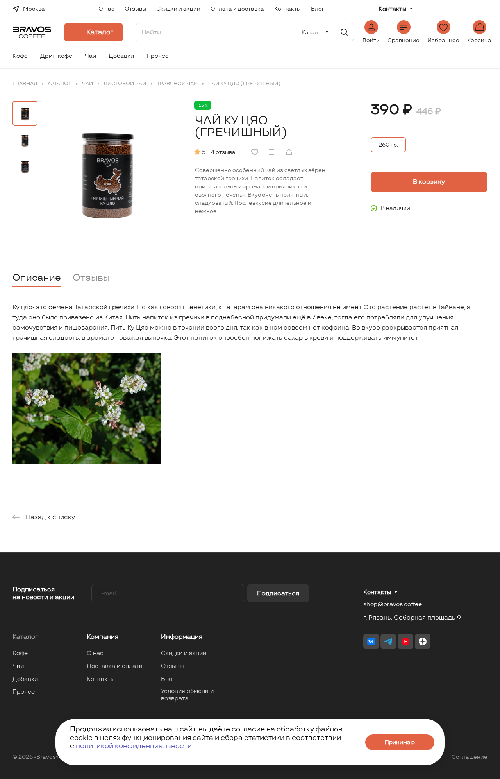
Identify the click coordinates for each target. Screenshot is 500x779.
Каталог (25, 636)
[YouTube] (405, 641)
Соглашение (470, 757)
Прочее (23, 692)
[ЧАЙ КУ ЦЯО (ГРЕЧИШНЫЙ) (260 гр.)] (106, 170)
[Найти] (344, 32)
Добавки (25, 679)
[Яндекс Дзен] (422, 641)
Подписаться (278, 593)
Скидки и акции (183, 653)
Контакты (393, 9)
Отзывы (91, 277)
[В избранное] (254, 152)
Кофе (20, 653)
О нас (95, 653)
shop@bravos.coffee (392, 604)
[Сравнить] (272, 152)
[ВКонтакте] (371, 641)
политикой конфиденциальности (134, 745)
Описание (36, 277)
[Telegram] (388, 641)
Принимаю (400, 742)
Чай (18, 666)
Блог (168, 679)
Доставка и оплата (115, 666)
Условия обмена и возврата (187, 694)
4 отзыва (223, 152)
